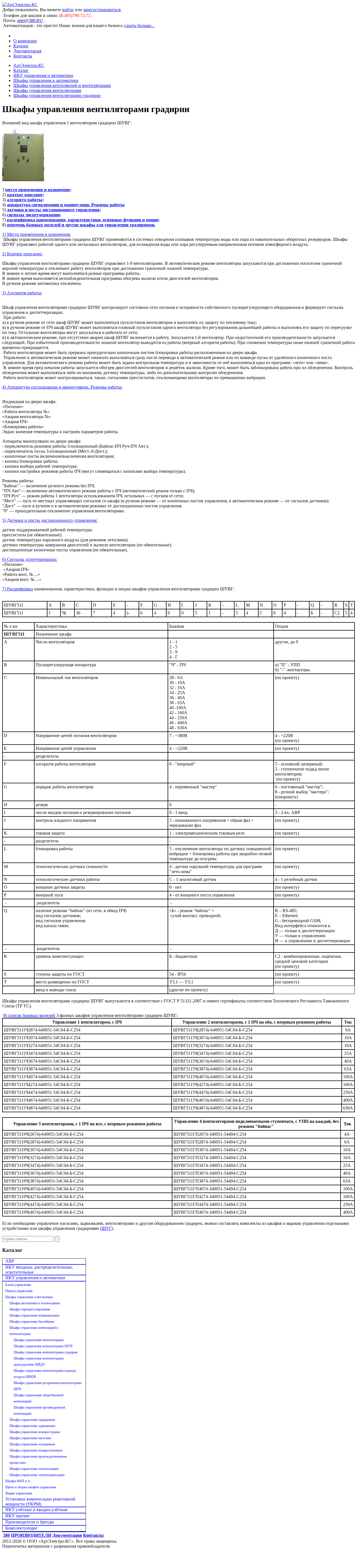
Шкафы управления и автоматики (45, 80)
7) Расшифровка (17, 589)
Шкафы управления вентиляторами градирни (57, 95)
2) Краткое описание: (22, 253)
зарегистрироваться (101, 9)
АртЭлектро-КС (28, 65)
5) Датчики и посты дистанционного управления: (49, 520)
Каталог (21, 45)
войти (68, 9)
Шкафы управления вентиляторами (47, 90)
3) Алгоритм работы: (22, 292)
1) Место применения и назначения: (36, 234)
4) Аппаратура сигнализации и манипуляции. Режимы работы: (62, 387)
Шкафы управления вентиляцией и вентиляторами (62, 85)
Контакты (22, 56)
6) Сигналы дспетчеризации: (29, 559)
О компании (25, 40)
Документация (27, 51)
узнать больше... (139, 25)
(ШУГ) (106, 1228)
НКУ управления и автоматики (43, 75)
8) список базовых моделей (29, 1015)
